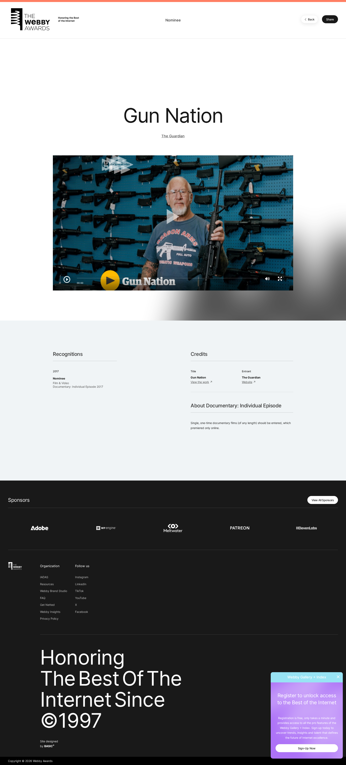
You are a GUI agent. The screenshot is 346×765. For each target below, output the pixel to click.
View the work (200, 382)
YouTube (80, 598)
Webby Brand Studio (53, 591)
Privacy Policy (49, 618)
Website (247, 382)
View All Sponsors (323, 500)
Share (330, 19)
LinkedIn (80, 584)
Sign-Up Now (307, 748)
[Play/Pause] (67, 279)
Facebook (81, 611)
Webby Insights (50, 611)
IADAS (44, 577)
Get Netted (47, 604)
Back (311, 19)
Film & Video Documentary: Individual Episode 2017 (78, 384)
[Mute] (267, 278)
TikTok (79, 591)
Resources (47, 584)
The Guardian (173, 136)
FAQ (42, 598)
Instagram (81, 577)
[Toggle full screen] (280, 278)
